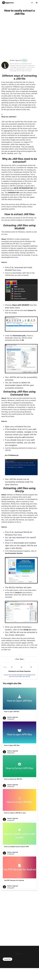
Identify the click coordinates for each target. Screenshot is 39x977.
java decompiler (18, 676)
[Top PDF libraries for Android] (19, 867)
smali (12, 674)
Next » (22, 659)
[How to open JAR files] (19, 699)
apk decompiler (18, 674)
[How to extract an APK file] (19, 766)
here (16, 257)
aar (5, 674)
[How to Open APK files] (19, 732)
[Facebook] (21, 667)
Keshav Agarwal (15, 60)
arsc (7, 674)
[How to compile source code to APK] (19, 834)
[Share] (32, 2)
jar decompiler (27, 674)
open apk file (26, 676)
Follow (24, 60)
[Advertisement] (19, 39)
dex (10, 674)
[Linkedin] (31, 667)
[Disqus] (19, 915)
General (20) (7, 959)
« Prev (17, 659)
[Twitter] (12, 667)
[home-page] (8, 2)
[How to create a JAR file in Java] (19, 800)
